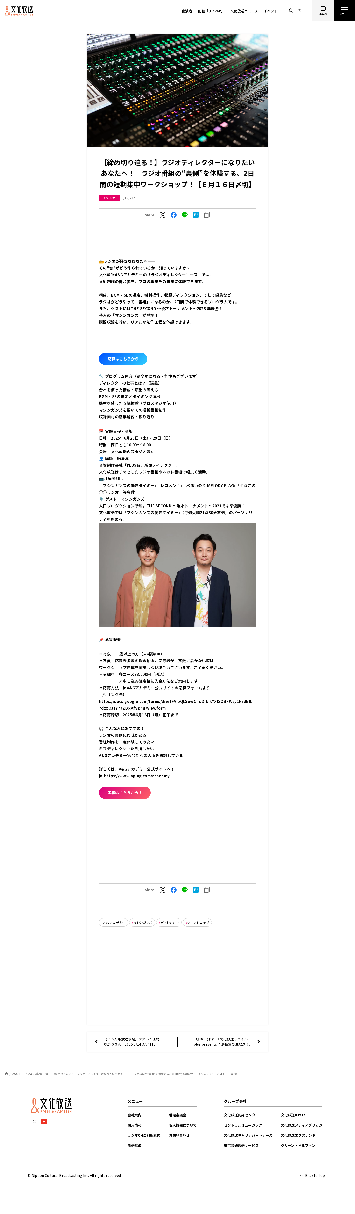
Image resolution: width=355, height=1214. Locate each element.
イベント (271, 10)
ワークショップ (198, 922)
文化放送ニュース (244, 10)
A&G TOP (18, 1074)
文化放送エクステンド (298, 1135)
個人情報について (183, 1125)
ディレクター (170, 922)
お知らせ (109, 198)
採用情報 (135, 1125)
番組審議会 (177, 1114)
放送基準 (135, 1145)
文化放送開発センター (241, 1114)
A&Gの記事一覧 (38, 1074)
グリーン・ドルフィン (298, 1145)
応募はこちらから (123, 359)
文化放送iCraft (293, 1114)
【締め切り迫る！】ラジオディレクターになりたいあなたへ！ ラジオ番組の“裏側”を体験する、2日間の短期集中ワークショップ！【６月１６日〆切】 (145, 1074)
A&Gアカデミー (114, 922)
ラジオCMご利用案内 (144, 1135)
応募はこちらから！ (124, 792)
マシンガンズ (143, 922)
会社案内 (135, 1114)
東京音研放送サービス (241, 1145)
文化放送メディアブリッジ (301, 1125)
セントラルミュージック (243, 1125)
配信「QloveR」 (211, 10)
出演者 (187, 10)
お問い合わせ (179, 1135)
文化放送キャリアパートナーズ (248, 1135)
